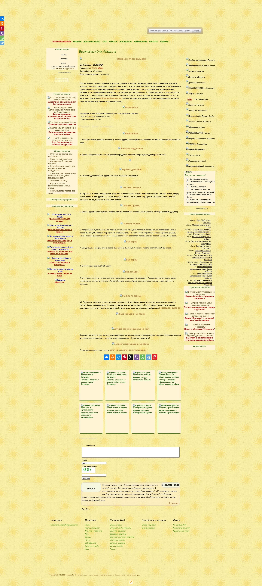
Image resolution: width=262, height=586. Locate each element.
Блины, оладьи (116, 525)
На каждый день (180, 525)
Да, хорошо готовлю (199, 179)
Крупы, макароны (92, 528)
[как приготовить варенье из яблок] (130, 344)
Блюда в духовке (149, 525)
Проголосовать (202, 208)
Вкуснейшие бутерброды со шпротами (199, 297)
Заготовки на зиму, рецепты (122, 537)
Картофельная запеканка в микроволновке (61, 133)
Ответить (173, 503)
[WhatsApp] (142, 357)
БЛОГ (104, 42)
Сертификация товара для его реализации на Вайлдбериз (61, 168)
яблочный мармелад (111, 98)
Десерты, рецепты (118, 534)
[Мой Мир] (118, 357)
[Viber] (136, 357)
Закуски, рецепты (117, 540)
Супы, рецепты (116, 546)
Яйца (87, 549)
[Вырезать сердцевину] (130, 148)
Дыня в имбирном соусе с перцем (59, 231)
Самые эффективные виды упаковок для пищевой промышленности (62, 175)
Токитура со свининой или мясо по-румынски (59, 252)
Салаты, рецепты (118, 543)
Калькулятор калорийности (61, 79)
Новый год (202, 111)
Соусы (197, 155)
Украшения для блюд (200, 161)
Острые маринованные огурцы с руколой (199, 308)
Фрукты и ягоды (92, 546)
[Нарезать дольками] (131, 169)
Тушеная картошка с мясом (62, 124)
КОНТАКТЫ (153, 42)
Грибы (87, 525)
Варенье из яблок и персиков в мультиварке (89, 415)
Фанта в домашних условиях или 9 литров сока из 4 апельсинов (62, 116)
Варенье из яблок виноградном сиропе (142, 412)
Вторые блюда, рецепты (120, 528)
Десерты (201, 77)
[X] (130, 357)
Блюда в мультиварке (200, 61)
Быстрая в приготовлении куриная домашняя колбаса (199, 339)
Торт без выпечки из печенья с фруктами (62, 143)
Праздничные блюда (200, 127)
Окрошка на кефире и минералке (59, 263)
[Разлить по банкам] (130, 296)
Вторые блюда (208, 66)
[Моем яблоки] (130, 133)
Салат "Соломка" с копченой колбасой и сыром (199, 319)
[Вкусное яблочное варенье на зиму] (130, 329)
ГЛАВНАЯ (77, 42)
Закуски (199, 94)
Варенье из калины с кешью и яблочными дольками (116, 382)
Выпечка (200, 71)
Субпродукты (91, 543)
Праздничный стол (181, 531)
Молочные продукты (93, 531)
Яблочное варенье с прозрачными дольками (90, 382)
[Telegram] (148, 357)
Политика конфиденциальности (64, 525)
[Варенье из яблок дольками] (130, 58)
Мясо (87, 534)
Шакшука (59, 282)
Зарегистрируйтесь (65, 68)
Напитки (200, 105)
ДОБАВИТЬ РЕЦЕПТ (92, 42)
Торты (113, 549)
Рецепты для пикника (200, 144)
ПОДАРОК (164, 42)
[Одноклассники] (112, 357)
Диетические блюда (200, 82)
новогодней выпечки (170, 308)
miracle (93, 68)
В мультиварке (148, 528)
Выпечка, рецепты (118, 531)
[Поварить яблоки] (130, 224)
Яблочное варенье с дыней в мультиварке (169, 412)
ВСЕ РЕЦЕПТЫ (126, 42)
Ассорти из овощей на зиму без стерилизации (62, 103)
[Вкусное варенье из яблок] (130, 314)
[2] (130, 160)
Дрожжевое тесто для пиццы (59, 220)
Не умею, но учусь (198, 187)
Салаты (199, 150)
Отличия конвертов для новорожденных (60, 155)
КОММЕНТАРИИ (140, 42)
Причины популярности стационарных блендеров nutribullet (60, 161)
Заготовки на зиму (58, 180)
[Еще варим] (130, 242)
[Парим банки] (130, 272)
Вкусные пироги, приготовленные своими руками (59, 185)
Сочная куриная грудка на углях (59, 274)
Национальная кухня (181, 528)
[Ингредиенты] (130, 107)
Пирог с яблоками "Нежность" (199, 329)
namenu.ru (88, 13)
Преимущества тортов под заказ (61, 192)
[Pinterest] (124, 357)
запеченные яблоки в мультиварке (127, 350)
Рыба (87, 540)
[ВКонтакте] (106, 357)
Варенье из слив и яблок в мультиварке (117, 412)
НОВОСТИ (113, 42)
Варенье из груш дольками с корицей (142, 379)
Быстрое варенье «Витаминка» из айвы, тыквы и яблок (169, 382)
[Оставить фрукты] (130, 205)
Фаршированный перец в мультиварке (59, 241)
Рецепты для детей (200, 139)
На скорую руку (201, 99)
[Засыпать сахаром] (130, 187)
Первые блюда (208, 116)
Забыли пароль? (64, 72)
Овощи (88, 537)
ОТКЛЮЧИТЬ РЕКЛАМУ (62, 42)
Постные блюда (198, 122)
